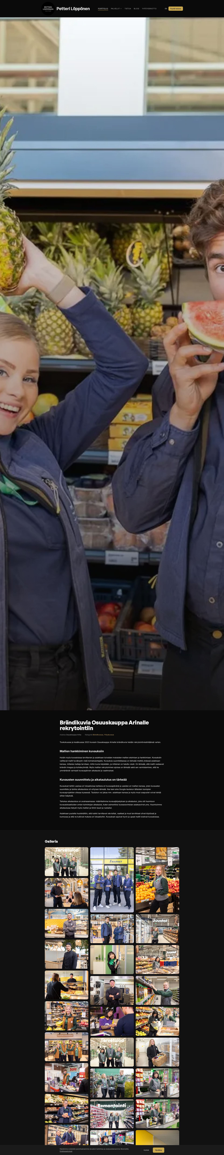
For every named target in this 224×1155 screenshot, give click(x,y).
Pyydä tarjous (175, 9)
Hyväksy (158, 1150)
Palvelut (115, 9)
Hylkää (146, 1150)
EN (166, 9)
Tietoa (128, 9)
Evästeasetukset (66, 1151)
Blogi (136, 9)
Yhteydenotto (149, 9)
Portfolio (103, 9)
